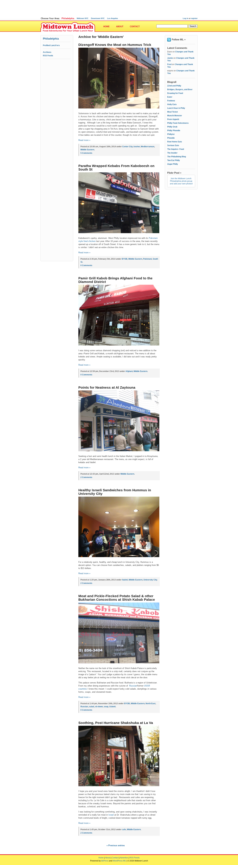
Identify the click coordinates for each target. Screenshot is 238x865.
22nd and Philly (174, 86)
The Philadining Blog (176, 156)
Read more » (84, 140)
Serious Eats (173, 145)
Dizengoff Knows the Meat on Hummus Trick (114, 45)
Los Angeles (112, 18)
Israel (111, 815)
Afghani (129, 371)
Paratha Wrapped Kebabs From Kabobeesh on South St (116, 167)
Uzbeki (112, 706)
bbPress (104, 861)
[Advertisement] (119, 7)
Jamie (170, 58)
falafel (125, 580)
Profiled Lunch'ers (51, 45)
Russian (133, 686)
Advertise (124, 858)
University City (150, 580)
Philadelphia (68, 18)
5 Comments (86, 153)
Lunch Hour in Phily (176, 108)
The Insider (172, 153)
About (119, 26)
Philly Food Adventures (178, 123)
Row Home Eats (174, 142)
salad (91, 706)
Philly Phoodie (173, 130)
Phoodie (171, 138)
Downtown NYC (98, 18)
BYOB (124, 259)
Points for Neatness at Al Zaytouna (106, 387)
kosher (137, 146)
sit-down (99, 706)
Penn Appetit (173, 119)
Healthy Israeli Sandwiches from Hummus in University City (114, 491)
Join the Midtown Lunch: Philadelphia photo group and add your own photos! (181, 181)
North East (150, 703)
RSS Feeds (48, 55)
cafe (124, 829)
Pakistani (147, 259)
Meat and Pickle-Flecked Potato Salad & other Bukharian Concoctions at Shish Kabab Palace (116, 597)
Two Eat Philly (173, 160)
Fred (169, 64)
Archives (47, 52)
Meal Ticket (172, 112)
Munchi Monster (174, 115)
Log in (185, 18)
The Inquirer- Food (175, 149)
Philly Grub (172, 127)
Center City (127, 146)
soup (106, 706)
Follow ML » (179, 39)
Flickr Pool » (174, 172)
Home (106, 26)
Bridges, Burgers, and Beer (180, 89)
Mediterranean (147, 146)
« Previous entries (116, 845)
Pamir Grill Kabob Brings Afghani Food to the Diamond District (115, 280)
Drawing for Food (175, 93)
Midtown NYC (82, 18)
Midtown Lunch (67, 27)
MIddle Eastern (87, 150)
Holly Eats (172, 104)
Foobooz (171, 101)
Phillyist (171, 134)
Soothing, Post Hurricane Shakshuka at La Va (115, 723)
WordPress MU (119, 861)
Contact (135, 26)
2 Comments (86, 477)
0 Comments (86, 265)
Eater (169, 97)
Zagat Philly (172, 164)
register (194, 18)
